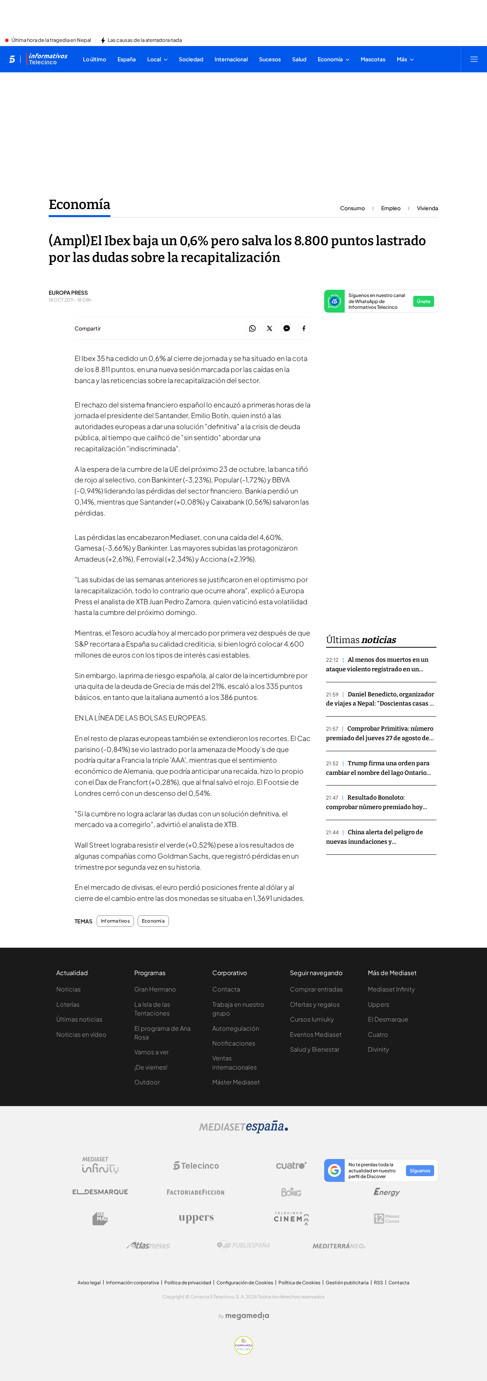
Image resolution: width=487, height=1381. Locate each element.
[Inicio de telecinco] (12, 59)
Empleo (391, 207)
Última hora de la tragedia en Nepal (51, 40)
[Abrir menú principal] (474, 59)
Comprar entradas (316, 989)
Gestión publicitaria (347, 1282)
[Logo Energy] (387, 1192)
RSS (378, 1282)
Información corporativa (132, 1282)
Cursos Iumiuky (312, 1019)
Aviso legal (89, 1282)
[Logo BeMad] (100, 1218)
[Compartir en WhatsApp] (252, 329)
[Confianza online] (243, 1352)
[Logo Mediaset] (243, 1131)
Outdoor (147, 1082)
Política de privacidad (187, 1282)
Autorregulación (235, 1028)
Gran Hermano (155, 989)
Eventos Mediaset (316, 1034)
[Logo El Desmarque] (100, 1191)
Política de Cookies (299, 1282)
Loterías (68, 1004)
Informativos (115, 921)
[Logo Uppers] (196, 1218)
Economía (79, 204)
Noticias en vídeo (81, 1034)
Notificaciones (233, 1043)
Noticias (68, 989)
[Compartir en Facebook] (303, 329)
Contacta (226, 989)
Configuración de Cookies (244, 1282)
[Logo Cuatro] (291, 1165)
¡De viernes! (150, 1067)
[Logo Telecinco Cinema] (291, 1219)
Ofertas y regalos (315, 1004)
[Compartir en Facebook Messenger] (286, 329)
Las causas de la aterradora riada (145, 40)
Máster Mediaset (236, 1082)
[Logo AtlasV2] (148, 1245)
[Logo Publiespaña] (243, 1245)
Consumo (352, 207)
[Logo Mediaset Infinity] (100, 1165)
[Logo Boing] (291, 1192)
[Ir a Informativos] (47, 59)
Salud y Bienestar (314, 1049)
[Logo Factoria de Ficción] (196, 1192)
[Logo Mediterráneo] (339, 1245)
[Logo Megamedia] (247, 1316)
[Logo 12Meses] (386, 1218)
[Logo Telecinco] (196, 1165)
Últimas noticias (79, 1019)
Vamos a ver (151, 1052)
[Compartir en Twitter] (269, 329)
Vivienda (427, 207)
